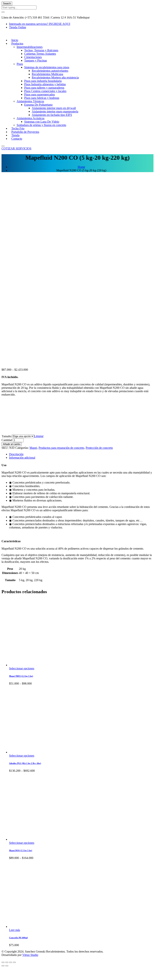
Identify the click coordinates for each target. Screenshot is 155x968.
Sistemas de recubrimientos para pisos (46, 67)
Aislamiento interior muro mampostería (55, 111)
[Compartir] (6, 962)
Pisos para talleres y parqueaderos (44, 87)
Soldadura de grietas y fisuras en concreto (41, 125)
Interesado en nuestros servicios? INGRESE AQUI (39, 23)
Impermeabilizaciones (30, 47)
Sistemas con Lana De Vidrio (41, 121)
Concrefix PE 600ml (18, 937)
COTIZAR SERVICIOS (16, 148)
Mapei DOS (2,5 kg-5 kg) (20, 850)
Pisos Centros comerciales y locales (45, 91)
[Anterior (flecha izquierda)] (3, 965)
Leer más (14, 930)
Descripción (16, 454)
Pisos (20, 63)
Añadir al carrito (11, 444)
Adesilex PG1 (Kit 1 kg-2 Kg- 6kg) (25, 763)
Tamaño (6, 436)
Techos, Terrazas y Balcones (41, 50)
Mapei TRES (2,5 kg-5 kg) (21, 676)
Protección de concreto (99, 447)
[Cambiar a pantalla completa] (10, 962)
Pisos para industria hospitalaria (43, 80)
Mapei (33, 447)
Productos (17, 43)
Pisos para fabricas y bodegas (41, 97)
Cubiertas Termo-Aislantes (40, 53)
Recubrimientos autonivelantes (50, 70)
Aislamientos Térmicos (30, 101)
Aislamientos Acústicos (30, 118)
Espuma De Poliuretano (38, 104)
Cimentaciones (33, 57)
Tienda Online (17, 27)
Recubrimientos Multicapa (47, 74)
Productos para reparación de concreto (61, 447)
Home (81, 167)
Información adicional (22, 457)
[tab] (81, 454)
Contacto (16, 138)
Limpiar (38, 436)
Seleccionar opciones (21, 668)
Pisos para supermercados (39, 94)
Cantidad (7, 440)
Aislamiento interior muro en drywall (54, 108)
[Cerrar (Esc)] (3, 962)
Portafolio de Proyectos (25, 131)
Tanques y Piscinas (35, 60)
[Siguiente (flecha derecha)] (6, 965)
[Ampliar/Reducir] (14, 962)
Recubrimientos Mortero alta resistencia (55, 77)
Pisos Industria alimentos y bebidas (45, 84)
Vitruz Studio (30, 954)
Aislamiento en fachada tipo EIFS (52, 114)
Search (7, 3)
